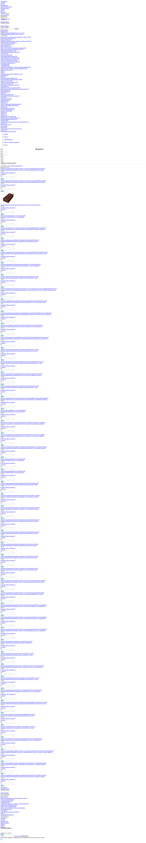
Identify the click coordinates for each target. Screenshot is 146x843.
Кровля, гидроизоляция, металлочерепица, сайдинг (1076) (16, 37)
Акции (2, 10)
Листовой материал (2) (6, 70)
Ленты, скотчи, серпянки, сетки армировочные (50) (14, 68)
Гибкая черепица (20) (6, 39)
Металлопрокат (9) (5, 90)
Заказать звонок (5, 21)
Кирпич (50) (4, 106)
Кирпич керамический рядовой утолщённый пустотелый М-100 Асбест (19, 241)
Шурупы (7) (4, 123)
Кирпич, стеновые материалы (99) (9, 105)
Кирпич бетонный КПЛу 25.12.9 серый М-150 (13, 411)
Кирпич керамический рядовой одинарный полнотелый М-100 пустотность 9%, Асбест (23, 703)
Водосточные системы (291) (8, 38)
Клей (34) (3, 76)
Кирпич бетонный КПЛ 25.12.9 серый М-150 (12, 472)
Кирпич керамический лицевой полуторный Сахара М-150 (16, 642)
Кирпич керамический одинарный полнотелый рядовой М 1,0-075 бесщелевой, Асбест (23, 302)
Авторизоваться (5, 15)
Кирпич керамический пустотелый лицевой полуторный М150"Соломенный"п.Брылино (24, 399)
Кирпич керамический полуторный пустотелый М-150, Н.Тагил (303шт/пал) (21, 691)
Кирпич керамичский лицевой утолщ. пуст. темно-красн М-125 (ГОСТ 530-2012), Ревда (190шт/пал (27, 752)
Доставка (3, 2)
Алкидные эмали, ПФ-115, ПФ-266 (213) (11, 128)
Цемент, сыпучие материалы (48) (9, 82)
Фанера (2, 72)
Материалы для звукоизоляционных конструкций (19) (15, 89)
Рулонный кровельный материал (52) (10, 52)
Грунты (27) (4, 130)
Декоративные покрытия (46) (8, 131)
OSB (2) (3, 71)
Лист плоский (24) (5, 45)
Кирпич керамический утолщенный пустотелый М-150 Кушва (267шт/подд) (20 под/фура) (24, 338)
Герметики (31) (4, 75)
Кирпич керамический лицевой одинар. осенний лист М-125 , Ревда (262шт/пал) (22, 667)
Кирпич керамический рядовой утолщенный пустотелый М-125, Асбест (19, 679)
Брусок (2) (3, 93)
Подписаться (18, 836)
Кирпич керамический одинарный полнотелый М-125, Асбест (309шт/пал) (20, 265)
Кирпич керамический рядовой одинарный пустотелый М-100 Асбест (19, 569)
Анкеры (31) (4, 112)
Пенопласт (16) (5, 101)
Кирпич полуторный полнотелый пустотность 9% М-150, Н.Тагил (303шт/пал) (21, 326)
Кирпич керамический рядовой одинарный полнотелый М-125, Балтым (19, 533)
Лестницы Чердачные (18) (7, 44)
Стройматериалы (5, 64)
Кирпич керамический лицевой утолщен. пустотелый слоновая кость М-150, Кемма (22, 582)
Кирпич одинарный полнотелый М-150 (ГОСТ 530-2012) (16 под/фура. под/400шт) (22, 436)
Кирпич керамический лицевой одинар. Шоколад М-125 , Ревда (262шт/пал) (20, 205)
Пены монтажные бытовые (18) (9, 78)
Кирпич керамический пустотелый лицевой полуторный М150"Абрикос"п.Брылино (23, 229)
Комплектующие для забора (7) (9, 42)
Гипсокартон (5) (5, 86)
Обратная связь (5, 26)
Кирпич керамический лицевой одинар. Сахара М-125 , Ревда (17, 655)
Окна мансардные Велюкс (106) (9, 56)
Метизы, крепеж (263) (6, 111)
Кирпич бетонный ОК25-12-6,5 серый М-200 (12, 217)
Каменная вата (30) (5, 100)
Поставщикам (4, 5)
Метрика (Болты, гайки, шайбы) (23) (10, 117)
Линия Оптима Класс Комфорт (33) (10, 57)
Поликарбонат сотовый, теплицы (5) (10, 96)
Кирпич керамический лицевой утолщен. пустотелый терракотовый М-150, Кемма (22, 170)
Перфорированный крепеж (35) (9, 119)
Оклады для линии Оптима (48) (9, 60)
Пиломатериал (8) (5, 91)
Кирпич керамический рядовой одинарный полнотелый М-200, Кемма (19, 484)
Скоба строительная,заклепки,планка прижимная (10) (15, 122)
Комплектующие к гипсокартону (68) (10, 87)
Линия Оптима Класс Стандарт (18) (10, 59)
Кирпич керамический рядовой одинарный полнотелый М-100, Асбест (19, 387)
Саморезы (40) (4, 120)
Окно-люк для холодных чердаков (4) (10, 61)
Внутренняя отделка (6, 124)
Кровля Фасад (4, 30)
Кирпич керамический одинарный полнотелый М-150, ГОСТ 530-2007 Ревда (21, 740)
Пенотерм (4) (4, 102)
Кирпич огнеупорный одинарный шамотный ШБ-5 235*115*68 (17, 715)
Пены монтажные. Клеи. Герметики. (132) (12, 74)
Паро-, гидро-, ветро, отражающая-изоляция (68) (13, 48)
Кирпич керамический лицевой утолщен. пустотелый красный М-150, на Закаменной (23, 618)
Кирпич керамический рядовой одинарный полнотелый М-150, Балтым (19, 521)
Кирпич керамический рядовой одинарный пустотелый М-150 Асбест (19, 557)
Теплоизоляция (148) (6, 98)
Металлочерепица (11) (6, 46)
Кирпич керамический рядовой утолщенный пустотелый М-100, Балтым (20, 509)
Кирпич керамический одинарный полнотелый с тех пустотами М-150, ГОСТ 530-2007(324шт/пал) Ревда (28, 290)
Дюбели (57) (4, 115)
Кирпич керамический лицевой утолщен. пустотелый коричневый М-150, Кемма (22, 594)
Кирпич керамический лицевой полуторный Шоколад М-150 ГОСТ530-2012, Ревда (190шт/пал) (26, 314)
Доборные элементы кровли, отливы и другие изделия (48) (16, 41)
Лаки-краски (4, 126)
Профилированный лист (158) (8, 50)
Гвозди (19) (3, 113)
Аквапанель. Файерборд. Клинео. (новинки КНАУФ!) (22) (16, 67)
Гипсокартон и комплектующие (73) (10, 85)
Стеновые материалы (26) (7, 109)
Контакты (3, 12)
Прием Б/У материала (6, 6)
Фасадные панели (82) (6, 54)
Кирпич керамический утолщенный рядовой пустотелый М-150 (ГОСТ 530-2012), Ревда (24, 253)
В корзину (3, 172)
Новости (3, 9)
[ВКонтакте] (2, 179)
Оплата (2, 4)
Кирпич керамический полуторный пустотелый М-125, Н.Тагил (17, 728)
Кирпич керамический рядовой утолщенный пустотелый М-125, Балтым (20, 496)
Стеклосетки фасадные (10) (8, 63)
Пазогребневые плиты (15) (8, 108)
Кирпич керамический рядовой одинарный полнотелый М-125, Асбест (19, 350)
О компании (4, 1)
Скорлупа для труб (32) (7, 80)
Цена (2, 149)
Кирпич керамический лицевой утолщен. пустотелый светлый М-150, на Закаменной (23, 606)
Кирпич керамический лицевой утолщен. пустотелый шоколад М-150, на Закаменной (23, 630)
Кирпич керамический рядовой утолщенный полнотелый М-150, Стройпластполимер (23, 448)
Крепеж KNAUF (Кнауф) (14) (8, 116)
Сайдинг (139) (4, 53)
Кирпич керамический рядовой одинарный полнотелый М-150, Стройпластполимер (23, 776)
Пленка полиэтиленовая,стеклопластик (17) (12, 49)
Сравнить (3, 174)
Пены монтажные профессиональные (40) (11, 79)
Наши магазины (5, 8)
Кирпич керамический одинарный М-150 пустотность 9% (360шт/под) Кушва (21, 375)
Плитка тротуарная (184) (7, 94)
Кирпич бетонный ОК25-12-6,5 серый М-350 (12, 460)
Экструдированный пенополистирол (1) (11, 104)
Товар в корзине (10, 172)
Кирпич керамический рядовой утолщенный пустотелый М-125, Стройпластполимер (23, 764)
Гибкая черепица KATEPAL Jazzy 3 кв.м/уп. (12, 34)
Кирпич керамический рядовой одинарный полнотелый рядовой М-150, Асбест (21, 363)
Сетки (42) (3, 97)
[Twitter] (3, 179)
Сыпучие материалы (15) (7, 83)
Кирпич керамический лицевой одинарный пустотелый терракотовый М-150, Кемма (23, 182)
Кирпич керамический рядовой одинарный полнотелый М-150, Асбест (19, 278)
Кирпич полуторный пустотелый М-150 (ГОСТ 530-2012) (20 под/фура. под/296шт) (22, 423)
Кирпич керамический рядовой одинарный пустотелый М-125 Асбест (19, 545)
